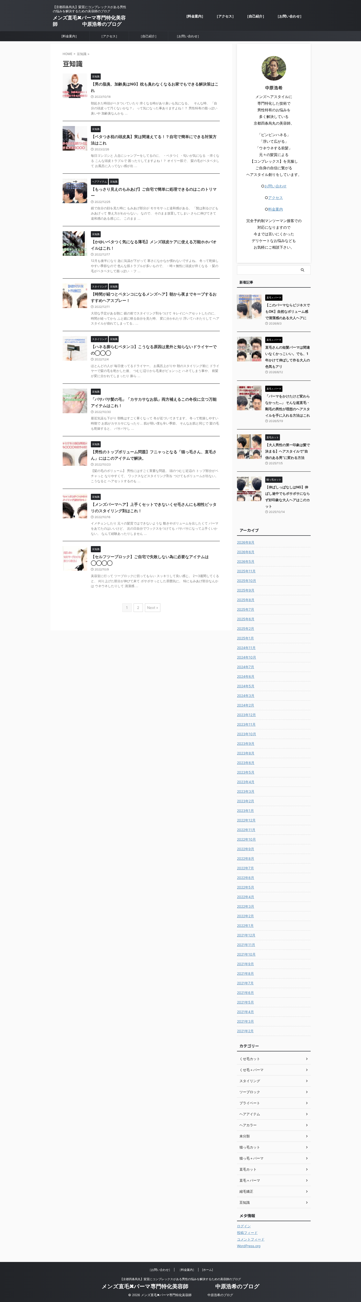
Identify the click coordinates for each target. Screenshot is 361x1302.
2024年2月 (245, 705)
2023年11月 (246, 724)
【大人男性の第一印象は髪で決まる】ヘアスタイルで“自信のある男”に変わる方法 (287, 451)
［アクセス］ (225, 16)
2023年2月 (245, 801)
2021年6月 (245, 993)
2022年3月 (245, 906)
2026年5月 (245, 561)
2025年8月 (245, 600)
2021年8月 (245, 973)
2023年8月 (245, 753)
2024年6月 (245, 676)
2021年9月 (245, 964)
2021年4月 (245, 1012)
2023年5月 (245, 772)
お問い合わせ (275, 186)
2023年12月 (246, 715)
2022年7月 (245, 868)
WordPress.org (249, 1246)
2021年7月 (245, 983)
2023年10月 (246, 734)
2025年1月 (245, 638)
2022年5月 (245, 887)
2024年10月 (246, 657)
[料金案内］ (195, 16)
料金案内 (275, 209)
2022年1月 (245, 925)
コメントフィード (250, 1239)
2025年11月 (246, 571)
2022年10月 (246, 839)
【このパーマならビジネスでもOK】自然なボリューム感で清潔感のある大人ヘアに (287, 311)
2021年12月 (246, 935)
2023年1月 (245, 810)
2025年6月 (245, 619)
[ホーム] (207, 1270)
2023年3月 (245, 791)
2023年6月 (245, 763)
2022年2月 (245, 916)
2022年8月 (245, 858)
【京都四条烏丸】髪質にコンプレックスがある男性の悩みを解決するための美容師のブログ (180, 1279)
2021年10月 (246, 954)
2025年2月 (245, 628)
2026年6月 (245, 552)
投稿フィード (247, 1233)
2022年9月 (245, 849)
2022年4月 (245, 897)
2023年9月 (245, 743)
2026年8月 (245, 542)
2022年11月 (246, 830)
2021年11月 (246, 945)
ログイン (244, 1226)
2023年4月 (245, 782)
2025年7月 (245, 609)
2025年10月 (246, 581)
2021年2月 (245, 1031)
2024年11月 (246, 648)
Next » (152, 607)
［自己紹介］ (255, 16)
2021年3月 (245, 1021)
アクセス (275, 197)
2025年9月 (245, 590)
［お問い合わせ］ (289, 16)
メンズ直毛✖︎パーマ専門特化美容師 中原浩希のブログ (181, 1286)
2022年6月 (245, 878)
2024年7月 (245, 667)
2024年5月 (245, 686)
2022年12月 (246, 820)
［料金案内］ (187, 1270)
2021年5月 (245, 1002)
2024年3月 (245, 695)
